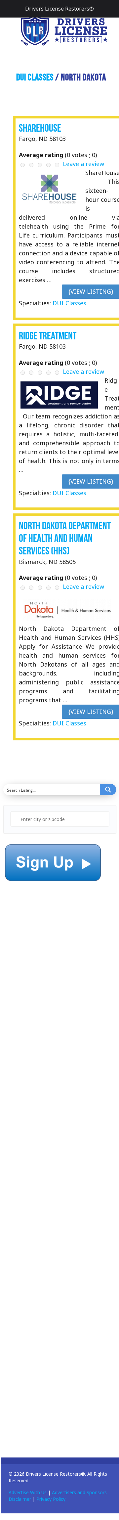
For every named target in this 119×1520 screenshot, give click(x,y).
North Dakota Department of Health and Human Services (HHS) (65, 538)
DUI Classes (35, 77)
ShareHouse (40, 128)
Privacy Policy (50, 1499)
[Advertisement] (52, 1045)
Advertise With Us (28, 1492)
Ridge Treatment (47, 335)
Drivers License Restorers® (59, 8)
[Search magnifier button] (108, 789)
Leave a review (83, 164)
